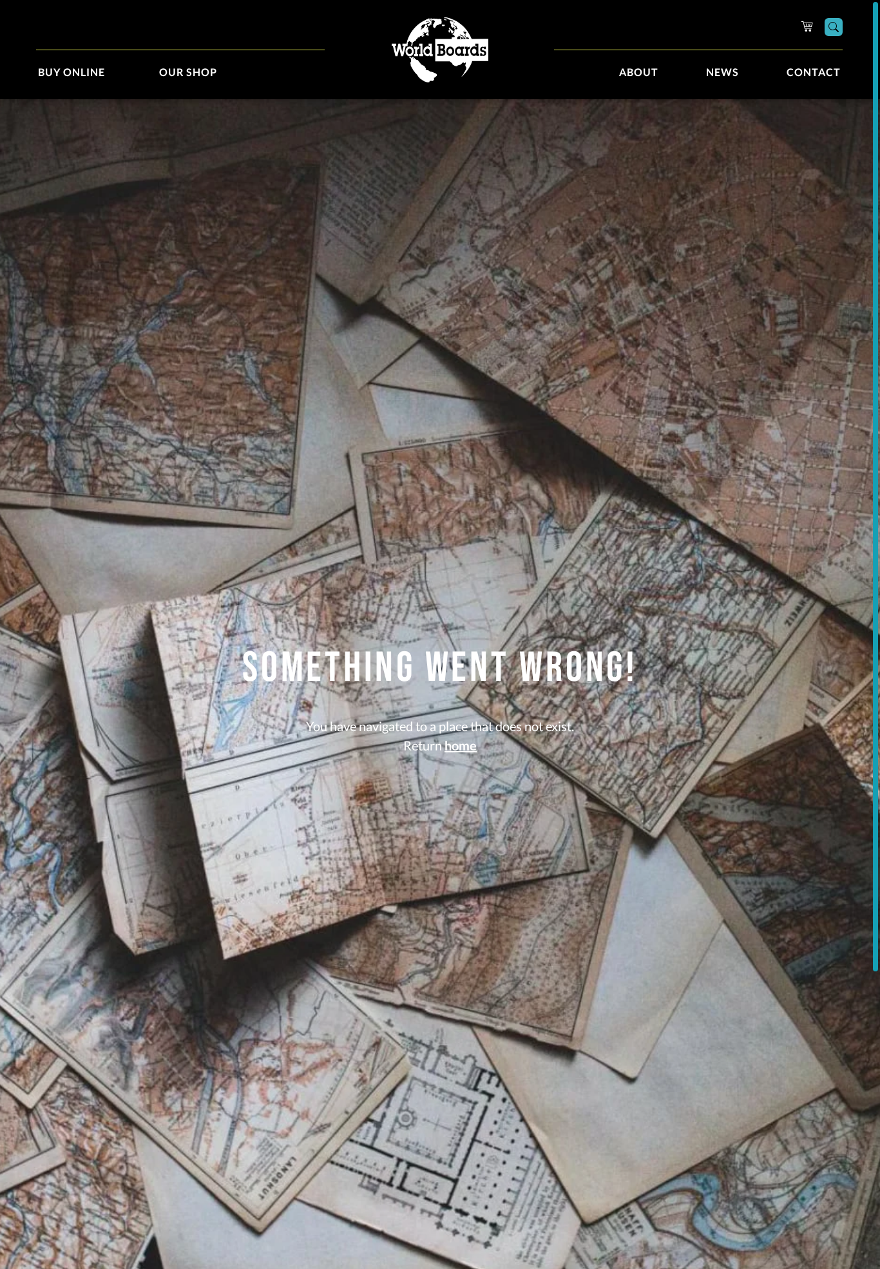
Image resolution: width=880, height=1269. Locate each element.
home (461, 746)
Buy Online (71, 73)
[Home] (440, 49)
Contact (814, 73)
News (722, 73)
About (638, 73)
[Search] (834, 27)
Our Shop (188, 73)
